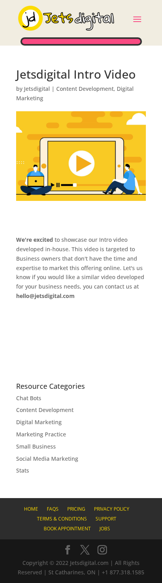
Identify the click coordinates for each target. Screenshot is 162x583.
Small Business (36, 446)
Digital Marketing (39, 422)
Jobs (104, 528)
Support (106, 518)
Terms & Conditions (62, 518)
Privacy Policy (111, 509)
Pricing (76, 509)
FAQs (53, 509)
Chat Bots (28, 398)
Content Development (85, 88)
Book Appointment (67, 528)
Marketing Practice (41, 434)
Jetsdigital (37, 88)
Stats (22, 470)
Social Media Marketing (47, 458)
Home (31, 509)
